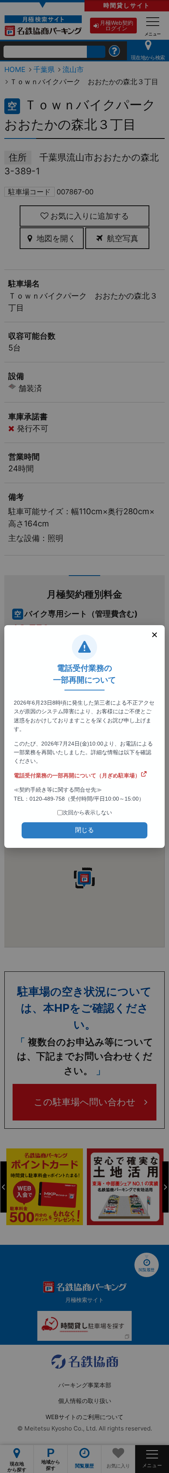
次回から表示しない (87, 812)
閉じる (84, 830)
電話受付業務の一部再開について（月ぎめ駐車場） (77, 775)
